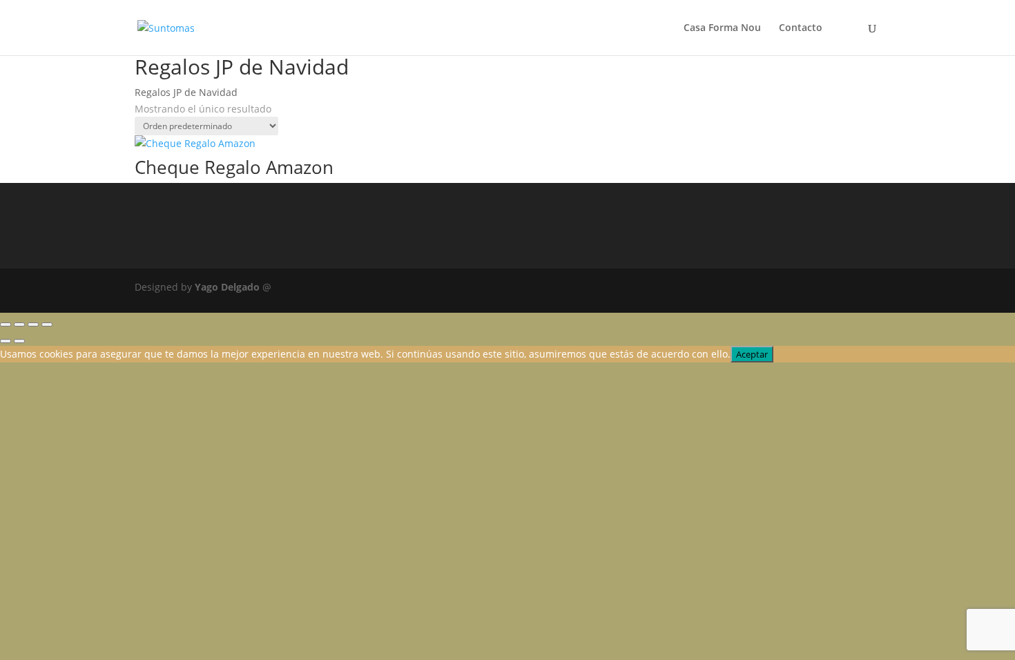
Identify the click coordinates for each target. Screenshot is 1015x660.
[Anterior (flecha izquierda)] (5, 341)
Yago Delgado (227, 286)
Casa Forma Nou (722, 28)
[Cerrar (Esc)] (46, 324)
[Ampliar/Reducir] (5, 324)
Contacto (800, 28)
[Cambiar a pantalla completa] (19, 324)
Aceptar (752, 354)
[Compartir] (33, 324)
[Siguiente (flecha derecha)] (19, 341)
